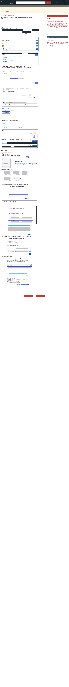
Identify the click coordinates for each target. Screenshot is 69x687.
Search (47, 2)
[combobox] (33, 2)
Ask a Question (28, 296)
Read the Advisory (6, 11)
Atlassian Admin (7, 154)
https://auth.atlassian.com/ (16, 87)
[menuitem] (9, 6)
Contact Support (41, 296)
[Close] (66, 8)
